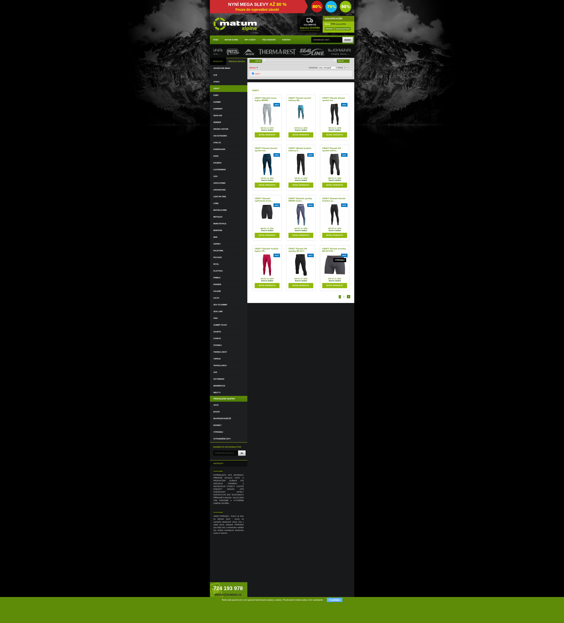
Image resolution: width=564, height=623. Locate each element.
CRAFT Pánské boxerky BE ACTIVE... (334, 249)
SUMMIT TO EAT (220, 325)
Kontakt (286, 40)
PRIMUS (216, 278)
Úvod (215, 40)
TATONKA (217, 345)
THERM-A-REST (220, 352)
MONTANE (217, 230)
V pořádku (334, 600)
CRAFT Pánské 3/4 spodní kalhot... (331, 149)
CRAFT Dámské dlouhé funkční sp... (333, 199)
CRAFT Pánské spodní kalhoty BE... (299, 99)
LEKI (215, 176)
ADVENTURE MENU (221, 68)
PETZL (216, 264)
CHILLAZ (217, 143)
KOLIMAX (217, 163)
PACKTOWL (218, 251)
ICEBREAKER (219, 149)
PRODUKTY (218, 62)
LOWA (216, 203)
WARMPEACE (219, 386)
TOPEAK (217, 359)
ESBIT (216, 95)
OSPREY (217, 244)
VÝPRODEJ (218, 432)
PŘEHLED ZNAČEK (237, 62)
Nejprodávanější (222, 419)
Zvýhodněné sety (222, 439)
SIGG (215, 318)
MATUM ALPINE (220, 210)
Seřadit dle (313, 68)
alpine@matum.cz (228, 594)
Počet (340, 68)
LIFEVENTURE (219, 190)
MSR (215, 237)
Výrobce (252, 68)
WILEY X (216, 393)
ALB (215, 75)
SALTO (216, 298)
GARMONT (218, 109)
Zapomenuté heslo (342, 29)
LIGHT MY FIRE (219, 197)
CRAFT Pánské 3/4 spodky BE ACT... (297, 249)
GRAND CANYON (220, 129)
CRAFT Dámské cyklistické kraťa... (264, 199)
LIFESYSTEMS (219, 183)
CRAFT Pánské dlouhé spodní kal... (333, 99)
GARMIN (217, 102)
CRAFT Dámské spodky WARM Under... (300, 199)
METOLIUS (217, 217)
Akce (216, 405)
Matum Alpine (231, 40)
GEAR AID (217, 116)
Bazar (216, 412)
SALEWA (217, 291)
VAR (215, 372)
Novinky (217, 425)
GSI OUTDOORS (220, 136)
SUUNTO (217, 332)
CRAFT (216, 89)
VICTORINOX (218, 379)
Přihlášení (329, 29)
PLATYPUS (218, 271)
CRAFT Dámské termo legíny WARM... (266, 99)
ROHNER (217, 284)
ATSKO (216, 82)
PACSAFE (217, 257)
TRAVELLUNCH (220, 366)
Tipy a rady (250, 40)
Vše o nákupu (269, 40)
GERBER (217, 122)
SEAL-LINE (218, 311)
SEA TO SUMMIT (220, 305)
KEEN (215, 156)
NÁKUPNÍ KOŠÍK (334, 18)
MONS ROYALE (219, 224)
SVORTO (217, 338)
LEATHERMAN (219, 170)
